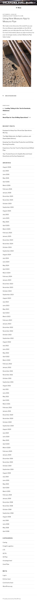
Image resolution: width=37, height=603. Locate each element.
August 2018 (7, 517)
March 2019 (6, 491)
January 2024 (7, 280)
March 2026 (6, 185)
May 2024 (6, 265)
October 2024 (7, 247)
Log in (5, 575)
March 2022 (6, 360)
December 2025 (8, 196)
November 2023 (8, 287)
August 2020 (7, 429)
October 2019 (7, 466)
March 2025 (6, 229)
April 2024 (6, 269)
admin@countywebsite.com (13, 16)
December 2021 (8, 371)
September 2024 (8, 251)
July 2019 (6, 477)
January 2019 (7, 498)
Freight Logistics (8, 546)
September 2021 (8, 382)
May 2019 (6, 484)
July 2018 (6, 520)
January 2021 (7, 411)
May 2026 (6, 178)
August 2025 (7, 211)
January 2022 (7, 367)
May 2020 (6, 440)
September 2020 (8, 426)
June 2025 (6, 218)
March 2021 (6, 404)
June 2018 (6, 524)
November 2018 (8, 506)
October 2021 (7, 378)
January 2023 (7, 324)
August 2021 (7, 386)
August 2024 (7, 254)
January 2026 (7, 193)
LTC (4, 550)
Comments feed (8, 582)
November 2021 (8, 375)
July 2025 (6, 214)
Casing (5, 542)
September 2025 (8, 207)
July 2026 (6, 171)
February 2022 (7, 364)
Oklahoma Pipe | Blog (18, 2)
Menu (19, 7)
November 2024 (8, 243)
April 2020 (6, 444)
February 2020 (7, 451)
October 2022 (7, 334)
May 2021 (6, 396)
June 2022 (6, 349)
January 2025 (7, 236)
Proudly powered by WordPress (12, 598)
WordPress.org (7, 586)
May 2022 (6, 353)
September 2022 (8, 338)
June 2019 (6, 480)
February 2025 (7, 233)
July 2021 (6, 389)
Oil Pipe (5, 557)
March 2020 (6, 447)
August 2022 (7, 342)
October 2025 (7, 203)
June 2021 (6, 393)
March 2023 (6, 316)
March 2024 (6, 273)
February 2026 (7, 189)
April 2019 (6, 487)
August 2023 (7, 298)
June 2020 (6, 436)
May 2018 (6, 527)
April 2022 (6, 356)
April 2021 (6, 400)
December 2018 (8, 502)
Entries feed (7, 579)
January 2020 (7, 455)
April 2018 (6, 531)
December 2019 (8, 458)
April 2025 (6, 225)
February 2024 (7, 276)
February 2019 (7, 495)
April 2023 (6, 313)
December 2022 (8, 327)
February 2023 (7, 320)
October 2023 (7, 291)
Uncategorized (10, 95)
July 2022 (6, 345)
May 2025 (6, 222)
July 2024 (6, 258)
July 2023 (6, 302)
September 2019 (8, 469)
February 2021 (7, 407)
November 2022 (8, 331)
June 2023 (6, 305)
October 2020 (7, 422)
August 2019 (7, 473)
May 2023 (6, 309)
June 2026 (6, 174)
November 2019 (8, 462)
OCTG (4, 553)
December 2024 (8, 240)
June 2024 (6, 262)
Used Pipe (6, 564)
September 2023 (8, 294)
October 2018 (7, 509)
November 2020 (8, 418)
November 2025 (8, 200)
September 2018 (8, 513)
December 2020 (8, 415)
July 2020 (6, 433)
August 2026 (7, 167)
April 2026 (6, 182)
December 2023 (8, 284)
